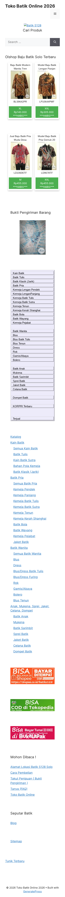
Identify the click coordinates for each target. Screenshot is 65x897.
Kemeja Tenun (21, 306)
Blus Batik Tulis (21, 339)
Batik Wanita (20, 331)
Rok (15, 351)
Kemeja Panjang (24, 495)
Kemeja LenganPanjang (26, 293)
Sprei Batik (19, 380)
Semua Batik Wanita (27, 553)
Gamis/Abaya (20, 355)
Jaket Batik (19, 385)
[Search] (55, 42)
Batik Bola (18, 314)
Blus (15, 335)
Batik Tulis (18, 277)
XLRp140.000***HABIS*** (20, 112)
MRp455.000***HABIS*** (20, 183)
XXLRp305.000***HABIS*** (47, 112)
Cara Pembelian (21, 772)
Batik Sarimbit (21, 376)
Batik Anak (19, 368)
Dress (16, 347)
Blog (13, 823)
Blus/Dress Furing (25, 577)
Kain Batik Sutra (24, 460)
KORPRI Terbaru (22, 406)
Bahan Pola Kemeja (26, 466)
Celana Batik (20, 389)
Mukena (17, 372)
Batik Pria (18, 285)
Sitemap (16, 841)
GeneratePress (32, 891)
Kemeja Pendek (24, 489)
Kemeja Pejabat (22, 322)
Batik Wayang (20, 318)
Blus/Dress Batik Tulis (28, 571)
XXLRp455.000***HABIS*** (47, 183)
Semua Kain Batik (25, 448)
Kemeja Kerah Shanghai (26, 310)
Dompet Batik (20, 397)
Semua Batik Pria (25, 483)
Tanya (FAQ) (18, 789)
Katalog (15, 436)
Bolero (16, 359)
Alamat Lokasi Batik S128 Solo (31, 767)
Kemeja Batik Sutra (24, 302)
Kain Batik (18, 273)
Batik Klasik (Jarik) (23, 281)
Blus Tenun (19, 343)
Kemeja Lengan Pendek (26, 289)
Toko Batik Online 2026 (30, 6)
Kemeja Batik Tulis (23, 297)
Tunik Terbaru (14, 861)
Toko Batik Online (22, 794)
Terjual (16, 418)
